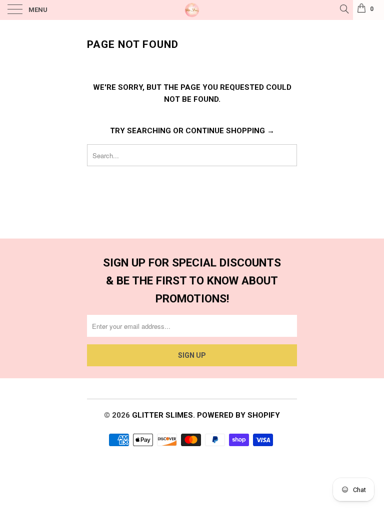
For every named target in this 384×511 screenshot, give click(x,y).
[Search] (343, 9)
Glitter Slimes (162, 415)
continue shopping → (230, 130)
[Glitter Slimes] (192, 10)
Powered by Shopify (238, 415)
